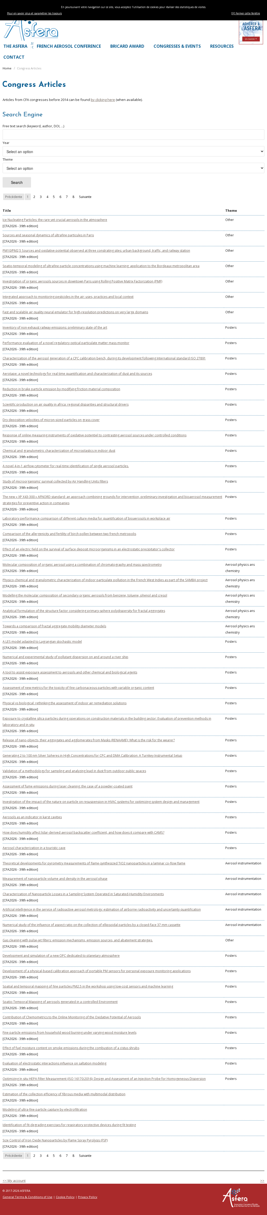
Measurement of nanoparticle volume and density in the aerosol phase (55, 878)
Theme (8, 159)
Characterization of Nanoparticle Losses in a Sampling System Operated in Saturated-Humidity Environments (83, 894)
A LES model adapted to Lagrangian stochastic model (42, 641)
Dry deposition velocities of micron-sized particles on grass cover (51, 420)
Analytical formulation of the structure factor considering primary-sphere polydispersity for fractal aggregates (84, 611)
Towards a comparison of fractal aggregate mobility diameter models (54, 626)
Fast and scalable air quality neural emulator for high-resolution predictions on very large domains (75, 312)
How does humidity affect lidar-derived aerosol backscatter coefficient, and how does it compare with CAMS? (83, 832)
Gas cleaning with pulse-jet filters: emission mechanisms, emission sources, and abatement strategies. (78, 940)
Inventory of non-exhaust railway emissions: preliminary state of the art (55, 327)
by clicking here (103, 99)
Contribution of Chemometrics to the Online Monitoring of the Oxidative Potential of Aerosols (72, 1017)
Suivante (85, 197)
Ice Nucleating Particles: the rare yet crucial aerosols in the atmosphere (55, 220)
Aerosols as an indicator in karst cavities (32, 817)
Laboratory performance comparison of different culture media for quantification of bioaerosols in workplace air (86, 518)
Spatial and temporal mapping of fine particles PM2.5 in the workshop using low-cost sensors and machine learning (88, 986)
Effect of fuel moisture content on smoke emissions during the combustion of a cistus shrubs (71, 1048)
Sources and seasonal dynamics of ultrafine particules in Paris (48, 235)
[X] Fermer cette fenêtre (245, 13)
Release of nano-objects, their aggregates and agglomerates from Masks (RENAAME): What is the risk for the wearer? (89, 740)
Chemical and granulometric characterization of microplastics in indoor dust (59, 450)
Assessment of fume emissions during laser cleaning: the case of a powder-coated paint (67, 786)
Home (7, 68)
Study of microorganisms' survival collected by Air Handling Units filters (55, 481)
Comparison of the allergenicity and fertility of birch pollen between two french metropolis (69, 534)
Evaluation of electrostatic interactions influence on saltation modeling (54, 1063)
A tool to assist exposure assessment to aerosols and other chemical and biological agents (70, 672)
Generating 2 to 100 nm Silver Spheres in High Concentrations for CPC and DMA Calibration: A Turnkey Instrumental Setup (92, 755)
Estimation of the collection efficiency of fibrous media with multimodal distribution (64, 1094)
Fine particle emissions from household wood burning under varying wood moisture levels (69, 1032)
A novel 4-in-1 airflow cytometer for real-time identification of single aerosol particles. (66, 466)
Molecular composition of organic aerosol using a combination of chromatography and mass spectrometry (82, 564)
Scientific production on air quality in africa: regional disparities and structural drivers (66, 404)
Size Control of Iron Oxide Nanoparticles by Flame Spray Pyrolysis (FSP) (55, 1140)
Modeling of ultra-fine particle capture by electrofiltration (45, 1109)
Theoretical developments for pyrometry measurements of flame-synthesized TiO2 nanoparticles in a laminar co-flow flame (94, 863)
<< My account (14, 1180)
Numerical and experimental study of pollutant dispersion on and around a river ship (65, 657)
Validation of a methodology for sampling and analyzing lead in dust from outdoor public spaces (74, 771)
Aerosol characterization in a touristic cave (34, 848)
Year (6, 143)
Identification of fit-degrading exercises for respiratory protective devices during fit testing (69, 1125)
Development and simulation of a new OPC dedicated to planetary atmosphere (61, 955)
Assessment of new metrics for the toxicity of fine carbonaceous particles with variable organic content (78, 687)
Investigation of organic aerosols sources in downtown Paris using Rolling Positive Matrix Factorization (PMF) (82, 281)
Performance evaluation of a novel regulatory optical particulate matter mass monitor (66, 343)
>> (262, 1180)
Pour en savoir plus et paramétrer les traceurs (34, 13)
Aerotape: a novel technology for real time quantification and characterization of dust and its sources (77, 373)
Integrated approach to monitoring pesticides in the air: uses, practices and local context (68, 296)
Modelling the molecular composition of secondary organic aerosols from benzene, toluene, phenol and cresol (85, 595)
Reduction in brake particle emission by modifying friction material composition (61, 389)
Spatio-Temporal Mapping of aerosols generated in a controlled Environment (60, 1002)
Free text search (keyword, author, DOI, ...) (33, 126)
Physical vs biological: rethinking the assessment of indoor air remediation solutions (64, 703)
